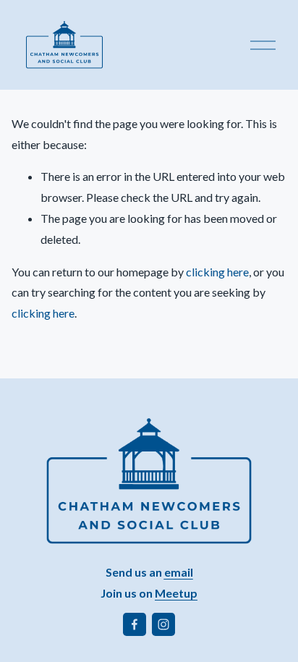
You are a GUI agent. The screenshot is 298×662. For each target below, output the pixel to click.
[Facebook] (134, 624)
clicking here (217, 272)
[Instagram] (163, 624)
